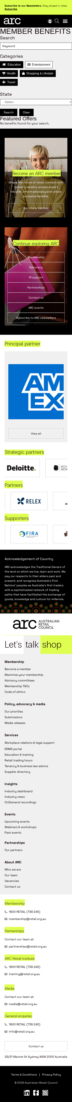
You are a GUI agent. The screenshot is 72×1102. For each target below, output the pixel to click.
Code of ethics (15, 692)
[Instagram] (45, 1093)
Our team (11, 875)
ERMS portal (13, 749)
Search (9, 112)
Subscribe (11, 9)
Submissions (13, 717)
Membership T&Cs (17, 686)
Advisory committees (20, 680)
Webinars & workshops (20, 827)
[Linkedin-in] (27, 1093)
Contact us (12, 887)
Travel (10, 82)
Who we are (13, 869)
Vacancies (12, 881)
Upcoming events (17, 821)
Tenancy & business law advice (26, 766)
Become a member (18, 669)
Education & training (19, 755)
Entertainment (40, 64)
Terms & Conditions (24, 1074)
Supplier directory (17, 772)
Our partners (13, 850)
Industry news (15, 797)
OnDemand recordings (20, 802)
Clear (26, 112)
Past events (13, 832)
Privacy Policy (51, 1074)
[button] (65, 21)
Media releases (15, 723)
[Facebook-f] (36, 1093)
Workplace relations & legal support (29, 743)
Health (10, 73)
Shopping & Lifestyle (39, 73)
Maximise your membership (24, 675)
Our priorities (14, 711)
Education (13, 64)
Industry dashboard (18, 791)
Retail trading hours (18, 760)
